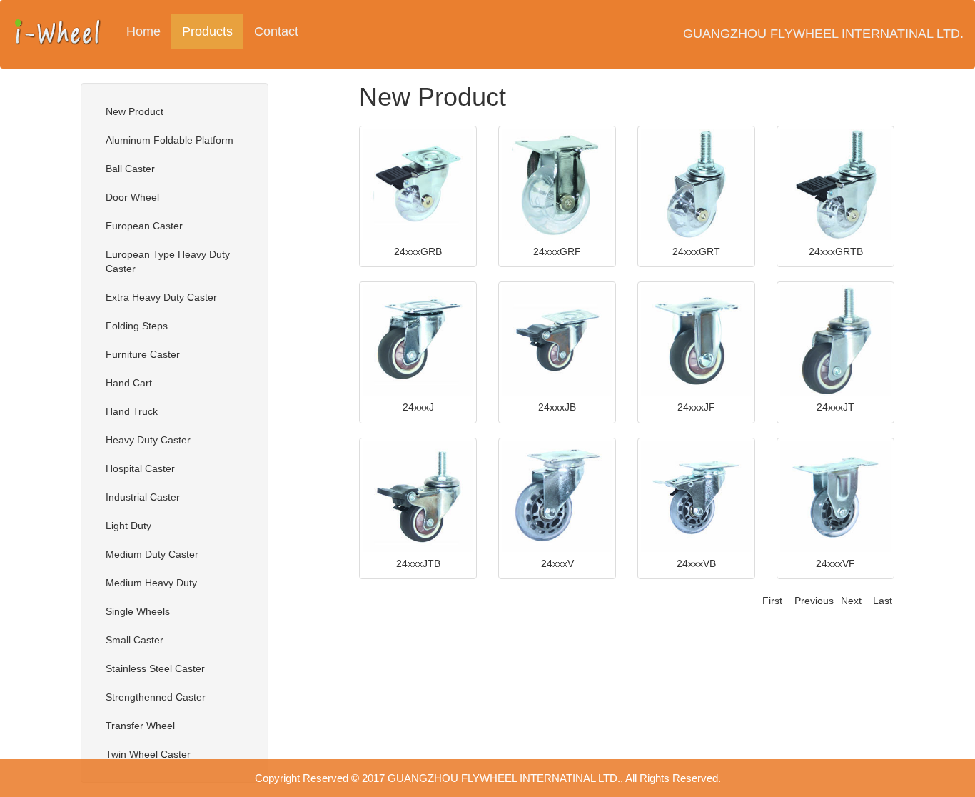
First (772, 600)
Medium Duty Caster (152, 554)
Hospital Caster (140, 468)
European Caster (144, 225)
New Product (134, 111)
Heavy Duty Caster (148, 440)
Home (143, 31)
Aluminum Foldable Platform (169, 140)
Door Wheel (132, 197)
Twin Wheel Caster (148, 754)
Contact (276, 31)
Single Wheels (138, 611)
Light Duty (128, 525)
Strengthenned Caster (156, 697)
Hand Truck (132, 411)
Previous (814, 600)
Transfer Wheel (140, 725)
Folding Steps (137, 325)
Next (851, 600)
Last (882, 600)
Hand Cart (129, 383)
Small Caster (134, 640)
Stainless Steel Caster (155, 668)
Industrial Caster (143, 497)
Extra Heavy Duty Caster (161, 297)
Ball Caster (130, 168)
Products (212, 31)
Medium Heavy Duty (151, 582)
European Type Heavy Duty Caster (168, 261)
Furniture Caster (143, 354)
